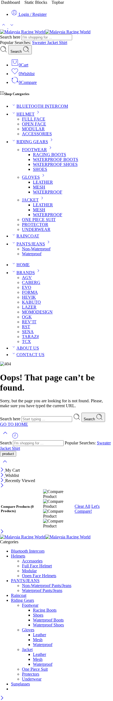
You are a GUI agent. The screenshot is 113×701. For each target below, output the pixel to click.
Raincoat (18, 595)
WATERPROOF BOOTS (55, 159)
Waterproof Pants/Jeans (42, 590)
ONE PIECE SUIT (39, 219)
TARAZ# (30, 336)
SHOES (40, 169)
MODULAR (33, 129)
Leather (39, 634)
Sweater (39, 42)
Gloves (28, 629)
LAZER (29, 307)
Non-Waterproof (36, 249)
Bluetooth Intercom (27, 551)
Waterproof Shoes (48, 625)
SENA (28, 331)
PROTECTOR (35, 224)
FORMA (30, 292)
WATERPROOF (47, 192)
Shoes (38, 615)
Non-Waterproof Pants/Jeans (46, 585)
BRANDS (25, 272)
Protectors (30, 674)
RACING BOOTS (49, 154)
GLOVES (31, 177)
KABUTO (31, 302)
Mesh (38, 639)
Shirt (63, 42)
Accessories (32, 561)
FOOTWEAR (34, 149)
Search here (10, 37)
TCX (26, 341)
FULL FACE (33, 119)
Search (16, 51)
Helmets (18, 556)
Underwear (31, 679)
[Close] (2, 470)
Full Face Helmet (37, 566)
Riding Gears (22, 600)
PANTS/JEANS (30, 244)
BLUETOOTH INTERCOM (42, 106)
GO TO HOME (14, 424)
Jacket (53, 42)
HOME (23, 264)
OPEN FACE (34, 124)
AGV (27, 277)
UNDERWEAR (36, 229)
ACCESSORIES (37, 133)
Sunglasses (20, 684)
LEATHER (43, 182)
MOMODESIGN (37, 312)
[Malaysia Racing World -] (45, 32)
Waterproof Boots (48, 620)
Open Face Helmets (39, 575)
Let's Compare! (87, 509)
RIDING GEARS (32, 141)
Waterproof (31, 253)
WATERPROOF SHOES (55, 164)
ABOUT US (27, 348)
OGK (27, 317)
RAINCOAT (27, 236)
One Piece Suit (35, 669)
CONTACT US (30, 354)
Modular (29, 570)
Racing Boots (44, 610)
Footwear (30, 605)
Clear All (82, 506)
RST (26, 326)
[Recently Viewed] (15, 437)
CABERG (31, 282)
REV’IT (29, 321)
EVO (26, 287)
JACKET (30, 200)
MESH (39, 187)
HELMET (25, 114)
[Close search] (5, 465)
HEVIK (29, 297)
